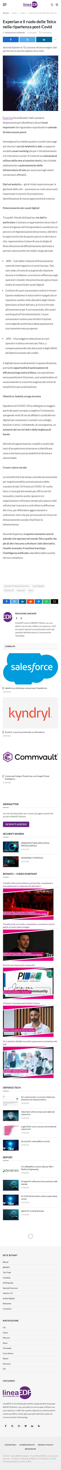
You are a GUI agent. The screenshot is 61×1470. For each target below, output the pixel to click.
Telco (30, 590)
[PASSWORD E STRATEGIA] (11, 861)
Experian (21, 590)
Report (5, 1358)
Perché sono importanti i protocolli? (19, 965)
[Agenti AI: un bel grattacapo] (11, 1214)
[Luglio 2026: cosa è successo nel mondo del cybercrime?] (11, 1130)
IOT (4, 1369)
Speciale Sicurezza (10, 1288)
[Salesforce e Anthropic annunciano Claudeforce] (30, 668)
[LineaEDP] (30, 4)
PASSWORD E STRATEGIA (32, 858)
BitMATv (6, 1267)
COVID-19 (9, 590)
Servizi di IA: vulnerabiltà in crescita (35, 1141)
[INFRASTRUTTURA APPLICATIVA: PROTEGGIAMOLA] (11, 847)
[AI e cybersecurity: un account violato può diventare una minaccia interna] (11, 1100)
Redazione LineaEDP (15, 33)
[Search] (56, 4)
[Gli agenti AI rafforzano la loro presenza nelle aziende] (11, 1185)
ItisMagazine (8, 1283)
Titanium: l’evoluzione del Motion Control (21, 1003)
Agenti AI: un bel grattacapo (32, 1211)
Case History (8, 1353)
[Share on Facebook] (11, 39)
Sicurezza (6, 1364)
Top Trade (7, 1272)
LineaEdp (6, 1278)
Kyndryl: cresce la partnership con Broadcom (25, 732)
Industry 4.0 (8, 1293)
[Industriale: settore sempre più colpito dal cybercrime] (11, 1115)
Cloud (5, 1333)
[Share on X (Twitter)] (27, 39)
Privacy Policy (46, 1445)
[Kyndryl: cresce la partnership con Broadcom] (30, 712)
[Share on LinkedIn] (44, 39)
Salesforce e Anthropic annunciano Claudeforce (26, 688)
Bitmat (5, 1262)
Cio (4, 1327)
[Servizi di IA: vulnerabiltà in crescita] (11, 1145)
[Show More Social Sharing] (55, 39)
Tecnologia (7, 1348)
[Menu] (5, 4)
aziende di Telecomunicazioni (16, 586)
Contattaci (7, 1309)
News (5, 1343)
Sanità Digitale (9, 1298)
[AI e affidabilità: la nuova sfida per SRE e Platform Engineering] (11, 1170)
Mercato (6, 1338)
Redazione (7, 1303)
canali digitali (38, 586)
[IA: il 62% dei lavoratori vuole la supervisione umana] (11, 1200)
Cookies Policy (27, 1445)
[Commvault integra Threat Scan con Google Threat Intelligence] (30, 756)
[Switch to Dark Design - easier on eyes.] (52, 4)
